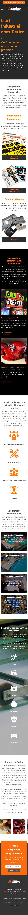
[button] (2, 9)
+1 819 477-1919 (5, 898)
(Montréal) (7, 891)
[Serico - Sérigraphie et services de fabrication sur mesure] (14, 9)
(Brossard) (17, 891)
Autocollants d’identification (14, 190)
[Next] (26, 827)
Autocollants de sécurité (14, 158)
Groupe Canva (22, 885)
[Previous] (1, 827)
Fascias (14, 240)
